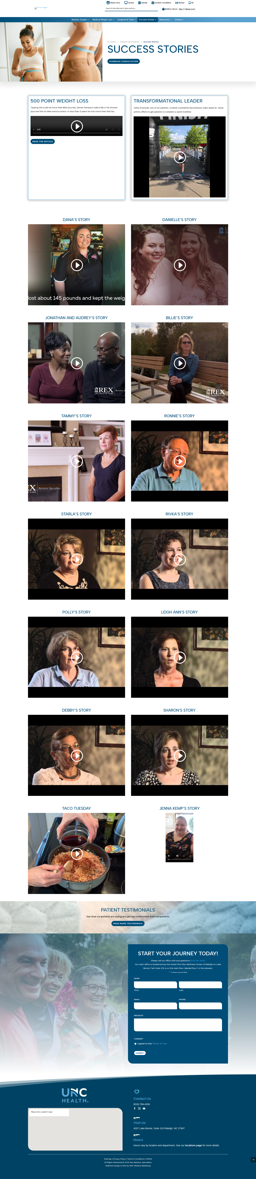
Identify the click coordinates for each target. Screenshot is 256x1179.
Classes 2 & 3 (190, 9)
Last (181, 990)
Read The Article (42, 141)
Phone (182, 999)
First (136, 990)
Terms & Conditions (136, 1159)
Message (139, 1015)
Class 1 (181, 9)
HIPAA (149, 1159)
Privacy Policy (119, 1159)
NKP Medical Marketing (140, 1166)
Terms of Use (159, 1043)
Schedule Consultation (123, 61)
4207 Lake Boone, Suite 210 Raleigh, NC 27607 (159, 1128)
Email (137, 999)
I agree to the (152, 1043)
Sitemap (108, 1159)
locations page (193, 1145)
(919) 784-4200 (197, 960)
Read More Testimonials (128, 923)
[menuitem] (80, 19)
